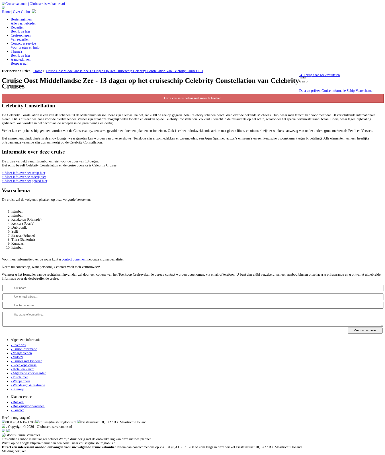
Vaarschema (364, 90)
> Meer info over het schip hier (23, 173)
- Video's (17, 357)
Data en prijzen (310, 90)
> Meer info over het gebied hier (24, 181)
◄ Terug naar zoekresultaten (319, 75)
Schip (351, 90)
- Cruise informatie (24, 349)
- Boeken (17, 402)
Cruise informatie (334, 90)
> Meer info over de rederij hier (24, 177)
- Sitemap (17, 389)
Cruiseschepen (21, 37)
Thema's (20, 53)
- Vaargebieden (21, 353)
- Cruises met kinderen (26, 361)
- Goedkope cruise (24, 365)
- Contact (17, 410)
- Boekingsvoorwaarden (28, 406)
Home (6, 12)
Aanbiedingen (21, 61)
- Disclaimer (19, 377)
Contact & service (25, 45)
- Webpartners (20, 381)
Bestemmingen (23, 21)
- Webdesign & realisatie (28, 385)
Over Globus (22, 12)
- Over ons (18, 345)
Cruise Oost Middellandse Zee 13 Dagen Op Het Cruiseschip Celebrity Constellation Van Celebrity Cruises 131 (124, 71)
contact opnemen (74, 259)
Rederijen (20, 29)
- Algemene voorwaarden (28, 373)
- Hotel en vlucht (22, 369)
